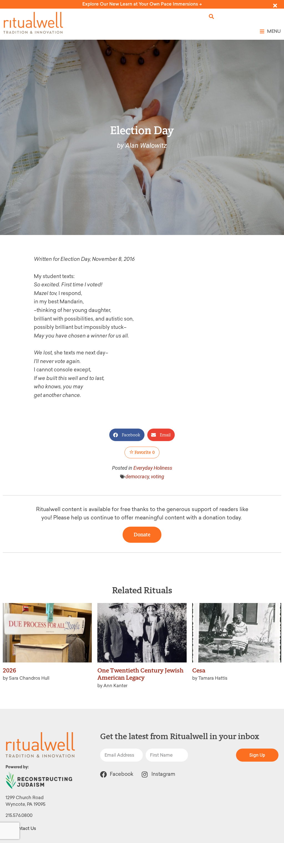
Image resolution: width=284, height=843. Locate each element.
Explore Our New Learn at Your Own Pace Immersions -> (142, 4)
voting (157, 476)
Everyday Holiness (152, 468)
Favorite (144, 452)
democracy (137, 476)
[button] (211, 16)
